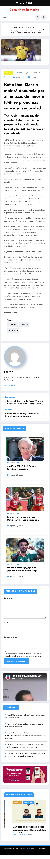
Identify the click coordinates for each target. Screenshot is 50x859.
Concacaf (30, 73)
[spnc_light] (44, 17)
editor (9, 77)
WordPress (27, 848)
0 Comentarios (35, 77)
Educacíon (9, 802)
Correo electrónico (10, 637)
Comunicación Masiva (24, 9)
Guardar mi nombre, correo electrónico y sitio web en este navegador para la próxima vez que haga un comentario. (24, 654)
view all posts (9, 386)
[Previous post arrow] (44, 401)
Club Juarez (22, 73)
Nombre (7, 623)
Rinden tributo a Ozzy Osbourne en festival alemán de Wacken (22, 415)
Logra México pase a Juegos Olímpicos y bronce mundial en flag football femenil (22, 519)
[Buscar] (38, 17)
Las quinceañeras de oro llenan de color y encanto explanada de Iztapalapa (24, 725)
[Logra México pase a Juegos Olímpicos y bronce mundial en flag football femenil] (25, 499)
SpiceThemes (25, 851)
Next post (8, 409)
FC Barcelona (38, 73)
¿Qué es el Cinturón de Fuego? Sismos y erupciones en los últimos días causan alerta (24, 403)
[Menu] (5, 17)
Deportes (8, 73)
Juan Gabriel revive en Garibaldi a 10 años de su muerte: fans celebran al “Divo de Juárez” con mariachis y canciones (25, 735)
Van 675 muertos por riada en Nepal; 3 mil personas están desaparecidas (25, 716)
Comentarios (8, 598)
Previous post (10, 397)
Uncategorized (20, 802)
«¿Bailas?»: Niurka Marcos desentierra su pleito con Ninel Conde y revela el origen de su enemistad (24, 745)
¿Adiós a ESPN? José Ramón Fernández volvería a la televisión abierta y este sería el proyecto (22, 468)
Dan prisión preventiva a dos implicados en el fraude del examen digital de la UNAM (24, 828)
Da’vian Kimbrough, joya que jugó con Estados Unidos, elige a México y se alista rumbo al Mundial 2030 (23, 569)
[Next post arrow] (44, 414)
